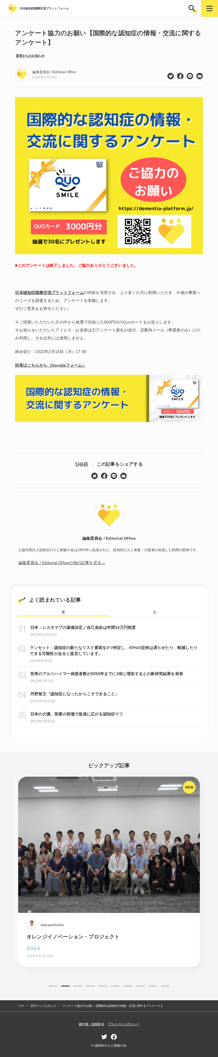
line (189, 76)
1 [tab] (53, 986)
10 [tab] (165, 986)
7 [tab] (127, 986)
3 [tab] (78, 986)
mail (199, 76)
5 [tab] (102, 986)
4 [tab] (90, 986)
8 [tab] (140, 986)
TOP (21, 1005)
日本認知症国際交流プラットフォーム (49, 292)
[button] (192, 8)
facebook (180, 76)
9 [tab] (152, 986)
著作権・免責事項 (91, 1024)
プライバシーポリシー (123, 1024)
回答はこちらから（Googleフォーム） (50, 365)
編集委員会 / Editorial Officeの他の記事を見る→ (62, 562)
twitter (170, 76)
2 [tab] (65, 986)
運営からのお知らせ (30, 55)
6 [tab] (115, 986)
